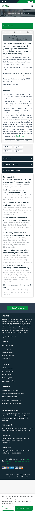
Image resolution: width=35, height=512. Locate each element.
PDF (29, 141)
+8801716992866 (12, 397)
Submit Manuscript (17, 308)
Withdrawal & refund (8, 381)
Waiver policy (6, 359)
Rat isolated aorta (9, 76)
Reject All (8, 508)
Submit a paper (7, 374)
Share (8, 147)
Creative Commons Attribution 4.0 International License (17, 461)
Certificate (11, 141)
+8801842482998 (15, 400)
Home (4, 13)
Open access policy (8, 355)
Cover (21, 141)
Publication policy (7, 345)
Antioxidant (15, 73)
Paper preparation (8, 371)
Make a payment (7, 378)
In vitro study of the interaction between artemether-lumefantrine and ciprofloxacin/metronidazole (17, 235)
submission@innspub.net (16, 393)
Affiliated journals (7, 368)
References (7, 158)
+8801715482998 (15, 403)
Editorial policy (6, 349)
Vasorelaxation (20, 76)
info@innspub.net (14, 390)
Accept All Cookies (23, 508)
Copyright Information (11, 170)
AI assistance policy (8, 352)
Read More (20, 136)
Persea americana (26, 73)
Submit (30, 1)
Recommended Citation (11, 164)
